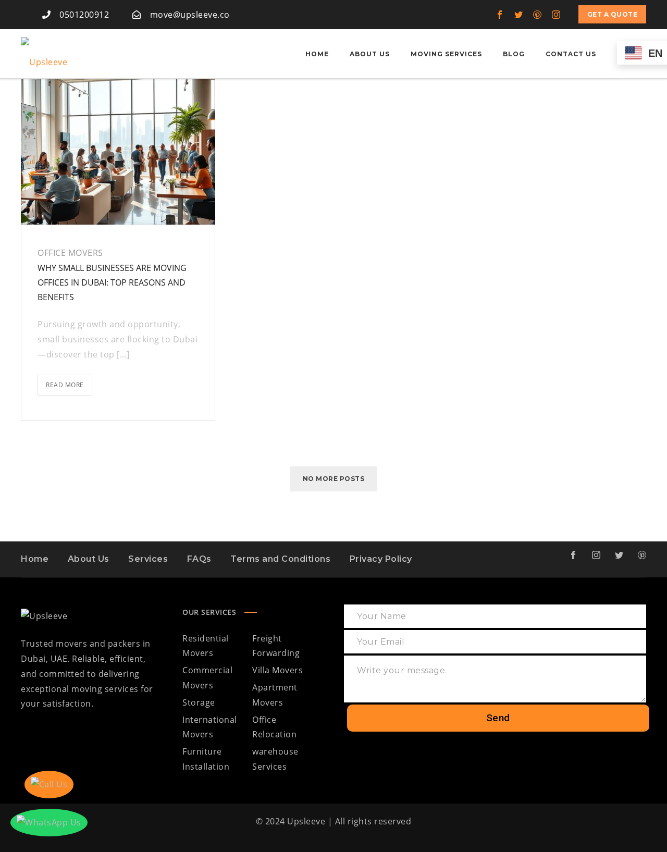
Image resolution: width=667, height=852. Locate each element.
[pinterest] (537, 14)
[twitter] (519, 14)
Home (34, 559)
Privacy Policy (381, 559)
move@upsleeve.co (190, 14)
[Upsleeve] (44, 54)
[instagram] (556, 14)
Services (148, 559)
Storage (198, 702)
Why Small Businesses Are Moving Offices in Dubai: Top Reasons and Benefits (112, 282)
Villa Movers (277, 670)
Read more (69, 382)
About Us (88, 559)
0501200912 (84, 14)
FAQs (199, 559)
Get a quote (612, 14)
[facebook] (500, 14)
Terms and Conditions (280, 559)
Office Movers (70, 252)
